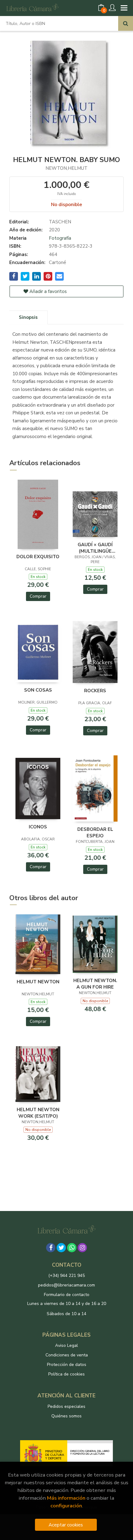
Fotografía (60, 238)
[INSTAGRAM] (82, 1247)
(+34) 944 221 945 (66, 1275)
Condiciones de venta (66, 1355)
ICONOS (38, 827)
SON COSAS (38, 690)
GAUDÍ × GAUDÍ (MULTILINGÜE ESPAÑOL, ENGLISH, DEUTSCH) (95, 548)
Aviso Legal (66, 1345)
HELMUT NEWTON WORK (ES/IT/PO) (38, 1113)
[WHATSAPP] (71, 1247)
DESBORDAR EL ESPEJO (95, 832)
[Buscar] (125, 23)
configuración (66, 1505)
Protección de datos (66, 1364)
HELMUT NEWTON (38, 982)
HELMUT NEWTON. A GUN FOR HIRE (95, 983)
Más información (66, 1497)
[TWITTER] (61, 1247)
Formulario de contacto (66, 1295)
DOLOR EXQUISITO (37, 557)
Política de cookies (66, 1374)
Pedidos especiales (66, 1406)
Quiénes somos (66, 1416)
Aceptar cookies (66, 1525)
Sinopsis (28, 317)
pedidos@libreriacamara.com (66, 1285)
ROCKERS (95, 691)
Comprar (38, 596)
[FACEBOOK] (50, 1247)
